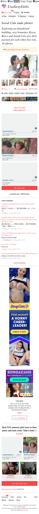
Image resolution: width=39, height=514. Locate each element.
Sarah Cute (25, 49)
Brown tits (5, 247)
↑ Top (35, 497)
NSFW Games (25, 194)
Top (5, 16)
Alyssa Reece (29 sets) (14, 49)
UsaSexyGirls (18, 6)
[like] (2, 89)
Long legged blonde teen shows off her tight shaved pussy (19, 253)
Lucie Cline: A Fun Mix (9, 244)
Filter (17, 12)
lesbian (11, 93)
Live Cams (7, 12)
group (6, 93)
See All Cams (19, 188)
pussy (22, 93)
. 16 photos (19, 36)
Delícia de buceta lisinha (9, 237)
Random (23, 16)
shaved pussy (30, 93)
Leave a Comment (22, 89)
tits (36, 93)
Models (13, 16)
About (31, 16)
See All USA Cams (19, 483)
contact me (25, 510)
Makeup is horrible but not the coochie (13, 256)
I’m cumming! (19, 417)
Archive (27, 12)
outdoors (17, 93)
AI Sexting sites (15, 194)
